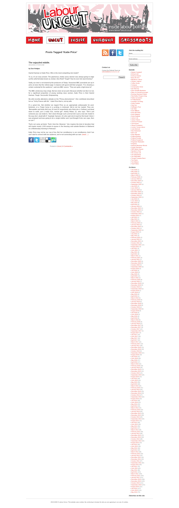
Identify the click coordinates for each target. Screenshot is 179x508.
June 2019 (134, 292)
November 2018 (136, 305)
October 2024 (135, 195)
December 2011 (136, 457)
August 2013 (135, 420)
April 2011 (134, 472)
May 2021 (134, 252)
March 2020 (135, 277)
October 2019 (135, 287)
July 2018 (134, 312)
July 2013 (134, 422)
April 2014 (134, 406)
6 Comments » (67, 146)
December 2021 (136, 241)
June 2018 (134, 314)
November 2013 (136, 415)
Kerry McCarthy (135, 112)
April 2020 (134, 276)
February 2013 (135, 431)
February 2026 (135, 177)
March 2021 (135, 255)
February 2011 (135, 475)
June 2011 (134, 468)
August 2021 (135, 246)
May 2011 (134, 470)
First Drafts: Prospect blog (139, 96)
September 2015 (136, 375)
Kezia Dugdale (135, 116)
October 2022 (135, 228)
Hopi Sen (134, 105)
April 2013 (134, 428)
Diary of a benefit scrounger (139, 92)
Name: (131, 53)
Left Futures (135, 123)
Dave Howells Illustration (138, 90)
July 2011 (134, 466)
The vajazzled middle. (39, 63)
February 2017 (135, 343)
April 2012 (134, 450)
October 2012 (135, 439)
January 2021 (135, 259)
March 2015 (135, 386)
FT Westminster (136, 99)
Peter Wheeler (135, 134)
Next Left (134, 132)
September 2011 (136, 463)
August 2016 (135, 354)
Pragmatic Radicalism (137, 142)
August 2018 (135, 310)
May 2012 (134, 448)
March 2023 (135, 221)
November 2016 (136, 349)
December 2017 (136, 325)
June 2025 (134, 188)
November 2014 (136, 393)
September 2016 (136, 353)
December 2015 (136, 369)
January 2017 (135, 345)
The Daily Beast (136, 154)
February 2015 (135, 387)
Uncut (59, 146)
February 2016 (135, 365)
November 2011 (136, 459)
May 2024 (134, 202)
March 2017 (135, 342)
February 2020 (135, 279)
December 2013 (136, 413)
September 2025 (136, 184)
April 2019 (134, 296)
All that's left (135, 74)
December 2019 (136, 283)
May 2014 (134, 404)
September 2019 (136, 288)
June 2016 (134, 358)
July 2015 (134, 378)
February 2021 (135, 257)
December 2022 (136, 226)
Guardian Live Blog (137, 101)
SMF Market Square (137, 149)
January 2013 (135, 433)
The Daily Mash (136, 156)
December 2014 (136, 391)
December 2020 (136, 261)
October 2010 (135, 483)
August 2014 (135, 398)
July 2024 (134, 199)
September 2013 (136, 419)
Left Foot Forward (136, 121)
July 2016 (134, 356)
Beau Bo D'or (135, 77)
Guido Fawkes (135, 103)
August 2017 (135, 332)
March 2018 (135, 320)
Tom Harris (134, 160)
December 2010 (136, 479)
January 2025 (135, 190)
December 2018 (136, 303)
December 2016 (136, 347)
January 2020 (135, 281)
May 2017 (134, 338)
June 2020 (134, 272)
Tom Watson (135, 162)
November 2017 (136, 327)
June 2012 (134, 446)
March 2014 (135, 408)
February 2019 (135, 299)
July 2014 (134, 400)
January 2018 (135, 323)
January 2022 (135, 239)
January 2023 (135, 224)
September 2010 (136, 484)
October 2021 (135, 243)
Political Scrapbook (137, 140)
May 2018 (134, 316)
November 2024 (136, 193)
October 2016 (135, 351)
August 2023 (135, 215)
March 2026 (135, 175)
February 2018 (135, 321)
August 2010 (135, 486)
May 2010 (134, 492)
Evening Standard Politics (139, 94)
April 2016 (134, 362)
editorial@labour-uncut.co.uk (110, 71)
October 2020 (135, 265)
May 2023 (134, 219)
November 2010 (136, 481)
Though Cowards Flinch (138, 158)
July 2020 (134, 270)
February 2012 (135, 453)
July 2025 (134, 186)
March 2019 (135, 298)
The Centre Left (136, 152)
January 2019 (135, 301)
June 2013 (134, 424)
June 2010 (134, 490)
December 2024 (136, 191)
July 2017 (134, 334)
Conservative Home (137, 87)
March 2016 (135, 364)
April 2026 (134, 173)
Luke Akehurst (135, 129)
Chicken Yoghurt (136, 81)
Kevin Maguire (135, 114)
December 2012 (136, 435)
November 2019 (136, 285)
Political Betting (136, 136)
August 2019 (135, 290)
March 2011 (134, 473)
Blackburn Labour (136, 79)
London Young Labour (138, 127)
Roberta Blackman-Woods (139, 145)
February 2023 (135, 223)
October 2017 (135, 329)
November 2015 (136, 371)
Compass (134, 85)
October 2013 (135, 417)
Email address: (133, 59)
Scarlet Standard (136, 147)
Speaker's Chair (136, 151)
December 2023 (136, 208)
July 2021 (134, 248)
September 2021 (136, 244)
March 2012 (135, 452)
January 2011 (135, 477)
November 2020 (136, 263)
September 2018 (136, 309)
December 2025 (136, 180)
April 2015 (134, 384)
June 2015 (134, 380)
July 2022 (134, 234)
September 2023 (136, 213)
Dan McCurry (135, 88)
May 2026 (134, 171)
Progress (134, 143)
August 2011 (135, 464)
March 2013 (135, 430)
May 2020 (134, 274)
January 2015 (135, 389)
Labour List (134, 118)
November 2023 (136, 210)
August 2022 (135, 232)
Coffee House (135, 83)
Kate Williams (135, 110)
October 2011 (135, 461)
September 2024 (136, 197)
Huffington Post (136, 107)
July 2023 (134, 217)
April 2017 (134, 340)
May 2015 (134, 382)
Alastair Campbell (136, 72)
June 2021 (134, 250)
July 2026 (134, 169)
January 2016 (135, 367)
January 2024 (135, 206)
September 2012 (136, 441)
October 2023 (135, 212)
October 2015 (135, 373)
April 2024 (134, 204)
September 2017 (136, 331)
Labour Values (135, 120)
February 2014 (135, 409)
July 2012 (134, 444)
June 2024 (134, 201)
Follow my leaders (136, 98)
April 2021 (134, 254)
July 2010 (134, 488)
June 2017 (134, 336)
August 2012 (135, 442)
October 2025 (135, 182)
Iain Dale (134, 109)
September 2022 (136, 230)
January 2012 (135, 455)
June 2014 (134, 402)
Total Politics (135, 163)
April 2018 (134, 318)
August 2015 (135, 376)
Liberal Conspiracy (136, 125)
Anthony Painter (136, 76)
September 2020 (136, 266)
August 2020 (135, 268)
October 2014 (135, 395)
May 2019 (134, 294)
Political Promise (136, 138)
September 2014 (136, 397)
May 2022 (134, 235)
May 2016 (134, 360)
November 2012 (136, 437)
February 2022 (135, 237)
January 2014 (135, 411)
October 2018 (135, 307)
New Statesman (136, 131)
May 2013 (134, 426)
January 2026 (135, 179)
